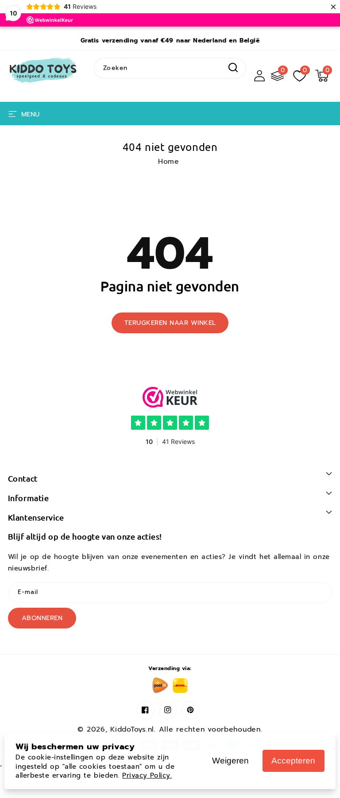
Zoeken (233, 67)
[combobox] (170, 68)
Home (168, 161)
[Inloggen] (259, 75)
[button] (322, 76)
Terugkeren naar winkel (170, 323)
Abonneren (42, 618)
